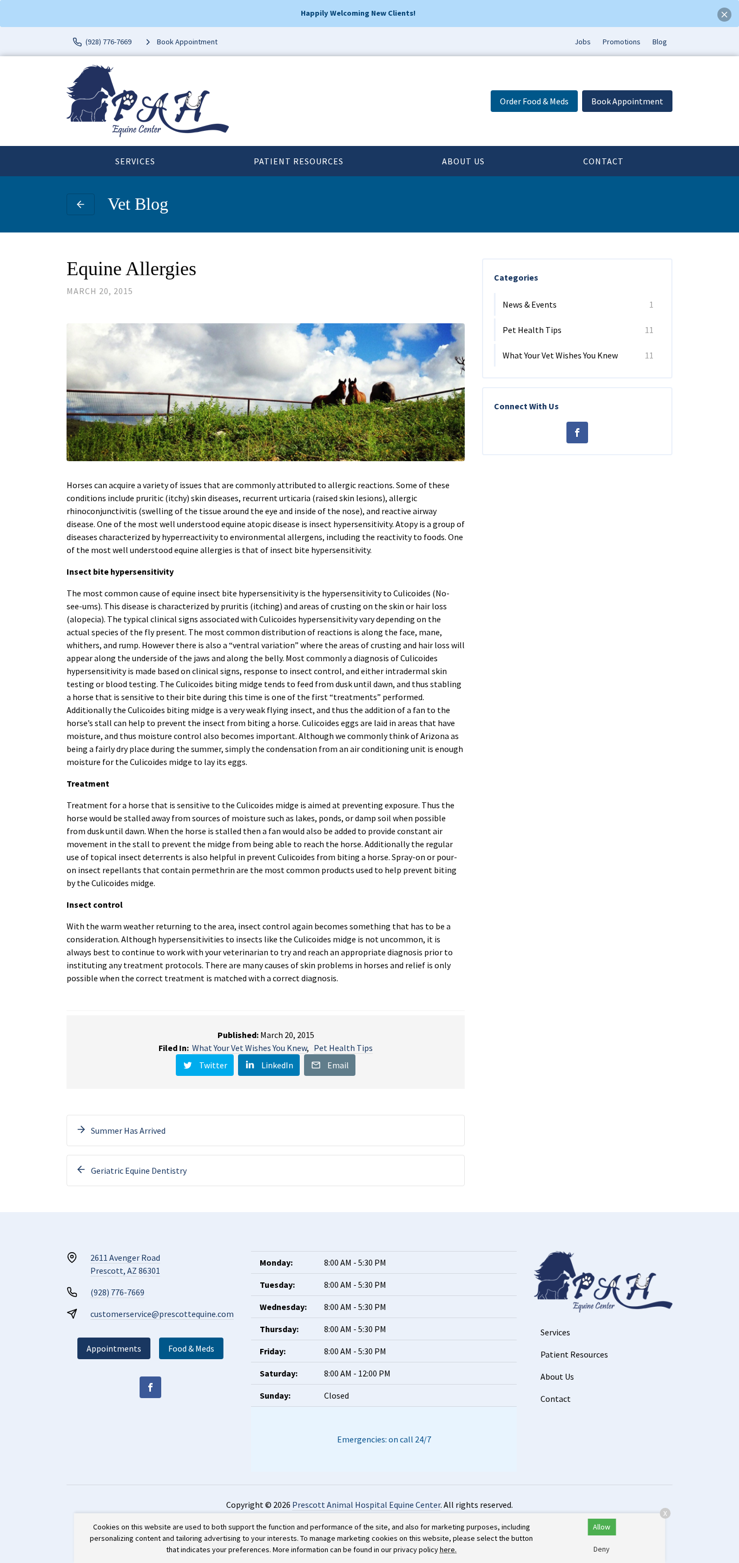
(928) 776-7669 (117, 1292)
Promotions (622, 41)
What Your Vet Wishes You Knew (249, 1047)
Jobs (583, 41)
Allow (601, 1527)
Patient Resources (299, 161)
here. (448, 1549)
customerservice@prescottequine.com (162, 1313)
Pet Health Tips (343, 1047)
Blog (659, 41)
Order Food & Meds (534, 101)
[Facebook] (577, 432)
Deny (601, 1549)
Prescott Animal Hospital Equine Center (366, 1504)
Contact (603, 161)
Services (135, 161)
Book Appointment (627, 101)
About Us (463, 161)
